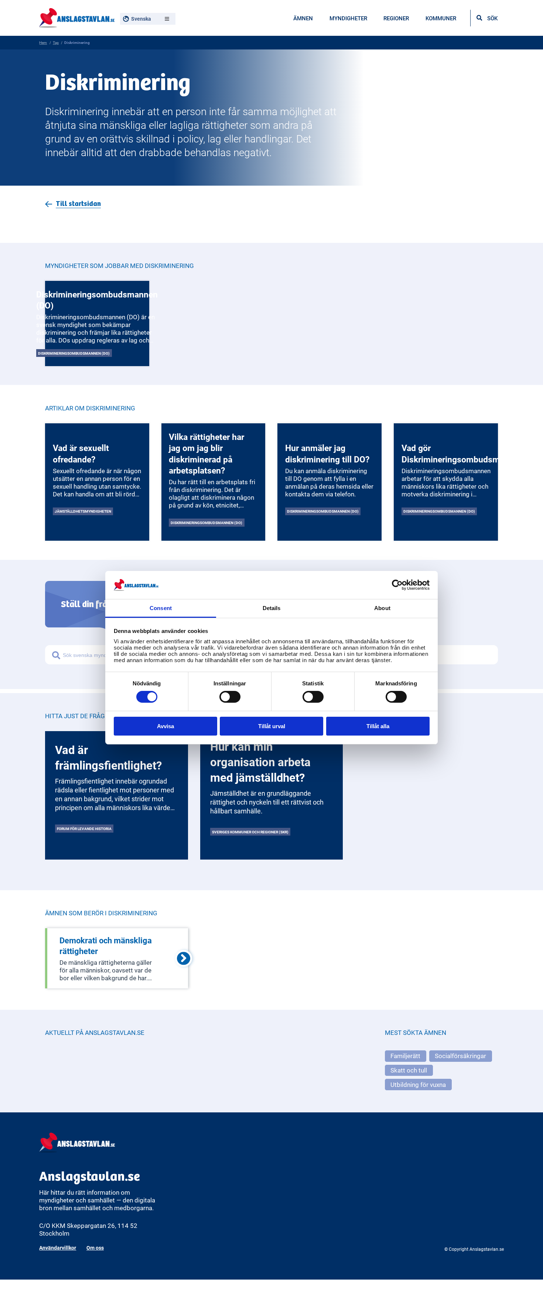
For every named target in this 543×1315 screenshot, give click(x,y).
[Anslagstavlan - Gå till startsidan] (76, 16)
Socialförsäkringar (460, 1056)
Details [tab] (272, 608)
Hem (43, 42)
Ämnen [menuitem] (303, 18)
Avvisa (165, 726)
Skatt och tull (408, 1070)
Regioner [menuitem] (396, 18)
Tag (56, 42)
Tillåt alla (377, 726)
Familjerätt (405, 1056)
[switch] (229, 697)
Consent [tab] (161, 608)
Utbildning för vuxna (418, 1084)
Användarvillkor (57, 1247)
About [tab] (382, 608)
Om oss (95, 1247)
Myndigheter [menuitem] (348, 18)
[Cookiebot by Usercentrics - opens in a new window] (397, 585)
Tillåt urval (271, 726)
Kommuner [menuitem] (441, 18)
